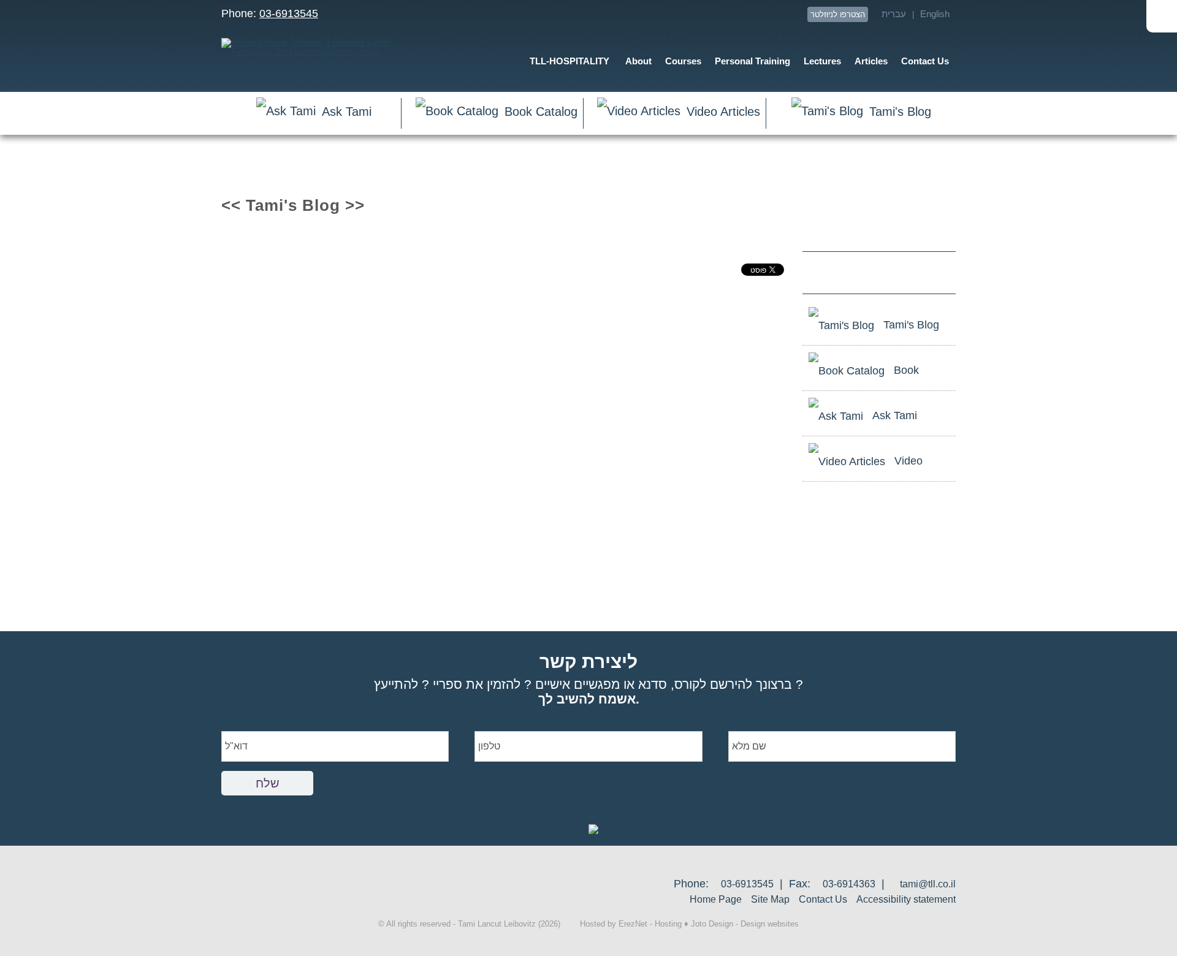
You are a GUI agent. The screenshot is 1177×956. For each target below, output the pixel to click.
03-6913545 (288, 13)
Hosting (668, 923)
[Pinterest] (748, 14)
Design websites (770, 923)
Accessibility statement (906, 899)
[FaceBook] (704, 14)
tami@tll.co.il (928, 884)
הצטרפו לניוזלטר (837, 14)
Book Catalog (541, 111)
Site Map (770, 899)
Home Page (716, 899)
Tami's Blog (900, 111)
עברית (894, 14)
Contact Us (823, 899)
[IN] (726, 14)
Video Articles (723, 111)
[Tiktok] (793, 14)
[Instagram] (771, 14)
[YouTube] (660, 14)
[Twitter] (682, 14)
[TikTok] (922, 271)
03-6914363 (849, 884)
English (935, 14)
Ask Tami (346, 111)
